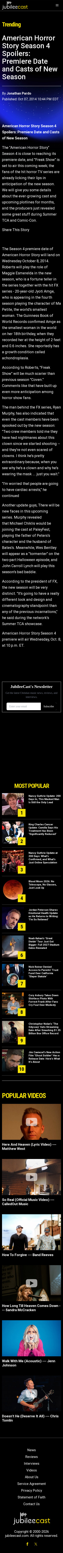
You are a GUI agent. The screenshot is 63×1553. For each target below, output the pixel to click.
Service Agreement (31, 1484)
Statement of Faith (31, 1497)
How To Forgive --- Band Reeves (27, 1255)
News (31, 1450)
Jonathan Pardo (19, 93)
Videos (31, 1470)
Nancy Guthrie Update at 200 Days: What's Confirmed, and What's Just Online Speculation (43, 857)
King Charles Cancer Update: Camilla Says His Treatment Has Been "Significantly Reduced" (43, 829)
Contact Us (31, 1504)
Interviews (31, 1463)
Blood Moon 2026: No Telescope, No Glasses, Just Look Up (43, 884)
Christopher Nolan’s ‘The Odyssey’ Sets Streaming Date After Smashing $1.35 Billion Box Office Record (45, 1028)
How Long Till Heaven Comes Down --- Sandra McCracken (31, 1308)
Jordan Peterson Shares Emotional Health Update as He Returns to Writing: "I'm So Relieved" (43, 914)
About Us (31, 1477)
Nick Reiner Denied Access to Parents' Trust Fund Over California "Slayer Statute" (43, 971)
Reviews (31, 1457)
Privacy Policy (31, 1490)
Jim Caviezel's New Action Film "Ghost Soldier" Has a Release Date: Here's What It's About (44, 1057)
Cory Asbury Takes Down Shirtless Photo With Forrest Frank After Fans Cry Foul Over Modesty (43, 1000)
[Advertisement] (31, 762)
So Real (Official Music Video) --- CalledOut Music (28, 1202)
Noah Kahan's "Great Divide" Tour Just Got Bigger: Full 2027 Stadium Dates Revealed (44, 943)
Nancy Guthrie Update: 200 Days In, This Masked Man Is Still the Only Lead (45, 799)
